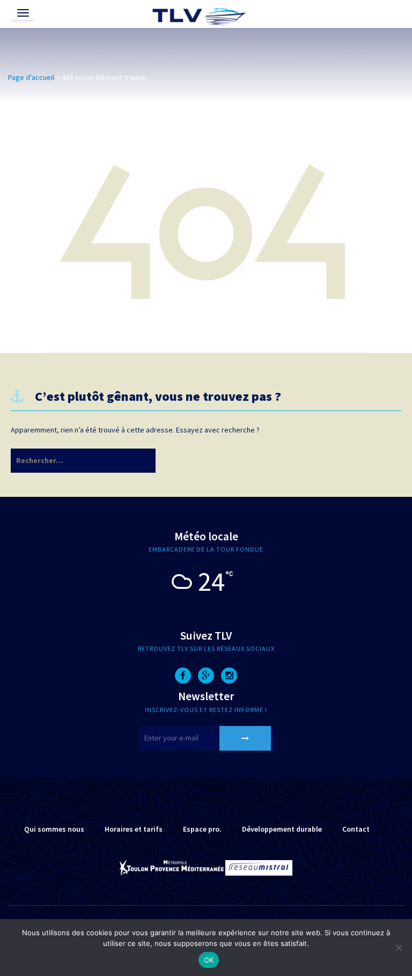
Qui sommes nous (54, 829)
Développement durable (282, 829)
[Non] (398, 947)
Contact (356, 829)
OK (209, 960)
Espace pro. (202, 829)
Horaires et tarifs (134, 829)
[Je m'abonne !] (245, 738)
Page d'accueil (31, 77)
